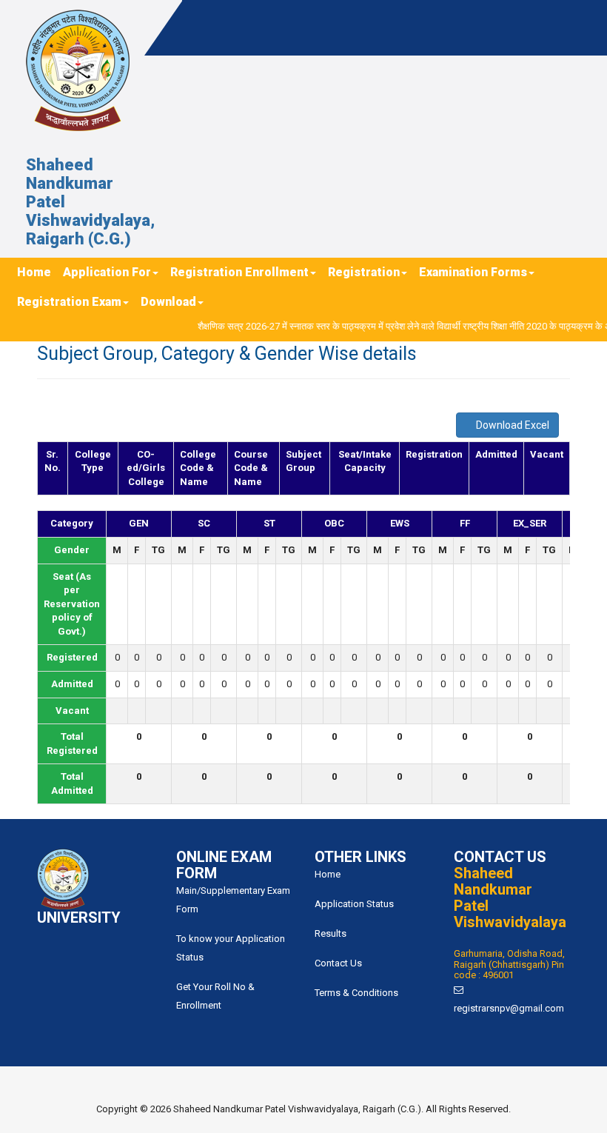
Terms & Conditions (356, 992)
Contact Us (338, 963)
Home (328, 874)
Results (330, 933)
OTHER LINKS (360, 857)
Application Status (354, 903)
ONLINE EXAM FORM (224, 865)
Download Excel (511, 425)
